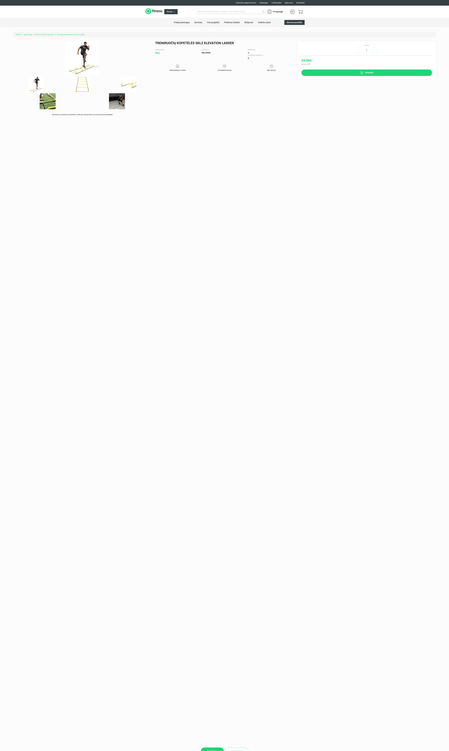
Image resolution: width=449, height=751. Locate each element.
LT (292, 11)
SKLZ (157, 53)
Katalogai (264, 3)
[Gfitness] (154, 11)
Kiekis (367, 45)
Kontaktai (300, 3)
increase (374, 50)
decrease (359, 50)
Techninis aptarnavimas (246, 3)
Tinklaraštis (276, 3)
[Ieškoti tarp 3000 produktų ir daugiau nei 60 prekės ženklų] (263, 11)
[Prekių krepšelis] (300, 11)
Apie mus (289, 3)
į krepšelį (368, 72)
